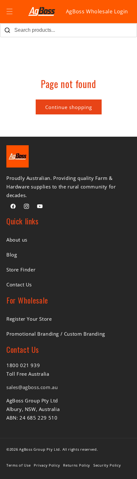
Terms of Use (18, 465)
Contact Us (19, 284)
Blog (11, 254)
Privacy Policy (47, 465)
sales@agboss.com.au (32, 387)
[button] (10, 11)
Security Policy (107, 465)
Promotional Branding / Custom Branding (55, 334)
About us (16, 239)
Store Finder (20, 269)
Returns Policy (76, 465)
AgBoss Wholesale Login (97, 11)
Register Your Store (29, 319)
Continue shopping (68, 107)
